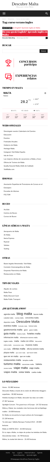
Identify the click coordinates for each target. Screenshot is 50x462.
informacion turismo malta (28, 337)
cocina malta (19, 318)
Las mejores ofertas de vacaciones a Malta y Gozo (22, 159)
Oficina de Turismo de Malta (14, 162)
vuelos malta (36, 372)
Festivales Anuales (10, 142)
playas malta (9, 353)
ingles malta (8, 341)
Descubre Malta (27, 321)
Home (4, 387)
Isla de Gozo (8, 155)
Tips (13, 453)
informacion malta (11, 337)
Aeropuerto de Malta (11, 231)
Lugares (19, 453)
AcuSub (6, 209)
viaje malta (34, 368)
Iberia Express (9, 238)
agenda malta (9, 314)
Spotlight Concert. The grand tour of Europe (18, 405)
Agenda (39, 453)
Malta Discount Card (11, 296)
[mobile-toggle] (4, 13)
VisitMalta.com (9, 169)
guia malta (9, 333)
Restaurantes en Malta (12, 274)
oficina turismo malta (35, 349)
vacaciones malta (28, 364)
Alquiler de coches (10, 289)
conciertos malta (32, 318)
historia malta (21, 334)
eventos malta (10, 326)
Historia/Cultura (30, 453)
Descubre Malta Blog (8, 38)
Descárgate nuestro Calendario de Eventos (19, 131)
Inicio (4, 19)
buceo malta (38, 314)
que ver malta (25, 356)
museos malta (31, 345)
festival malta (33, 326)
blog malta (24, 313)
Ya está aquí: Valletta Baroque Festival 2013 (18, 422)
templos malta (28, 360)
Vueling (6, 249)
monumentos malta (18, 345)
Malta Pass (8, 292)
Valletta (38, 364)
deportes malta (9, 322)
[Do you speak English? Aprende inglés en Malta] (25, 28)
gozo (26, 330)
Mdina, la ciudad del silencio (12, 439)
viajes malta (10, 372)
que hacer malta (32, 352)
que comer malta (20, 352)
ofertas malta (18, 349)
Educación (7, 135)
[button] (46, 13)
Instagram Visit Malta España (14, 152)
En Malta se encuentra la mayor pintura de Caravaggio (22, 415)
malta (16, 341)
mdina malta (8, 345)
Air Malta (7, 235)
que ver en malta (11, 356)
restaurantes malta (12, 360)
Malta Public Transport (12, 299)
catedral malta (8, 318)
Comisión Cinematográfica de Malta (17, 267)
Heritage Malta (9, 148)
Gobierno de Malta (10, 145)
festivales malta (22, 326)
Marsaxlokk (38, 341)
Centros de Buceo (10, 213)
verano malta (8, 368)
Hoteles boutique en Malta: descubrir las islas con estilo (22, 398)
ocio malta (7, 349)
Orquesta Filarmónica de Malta (15, 270)
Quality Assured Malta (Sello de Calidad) (18, 166)
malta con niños (27, 341)
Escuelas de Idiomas (11, 191)
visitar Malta (24, 372)
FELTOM (7, 195)
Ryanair (6, 242)
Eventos (7, 138)
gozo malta (33, 330)
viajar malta (21, 368)
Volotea (6, 245)
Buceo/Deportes (18, 455)
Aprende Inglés (7, 28)
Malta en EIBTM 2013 (10, 429)
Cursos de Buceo (10, 216)
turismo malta (12, 364)
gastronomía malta (13, 329)
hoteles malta (33, 333)
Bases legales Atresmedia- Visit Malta (17, 263)
